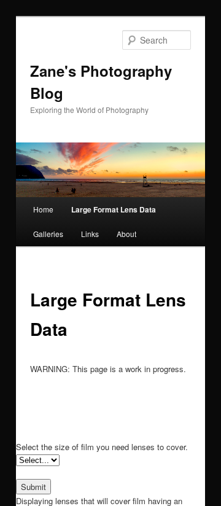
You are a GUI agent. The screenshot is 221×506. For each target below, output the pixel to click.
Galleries (48, 233)
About (126, 233)
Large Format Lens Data (113, 209)
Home (43, 209)
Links (90, 233)
